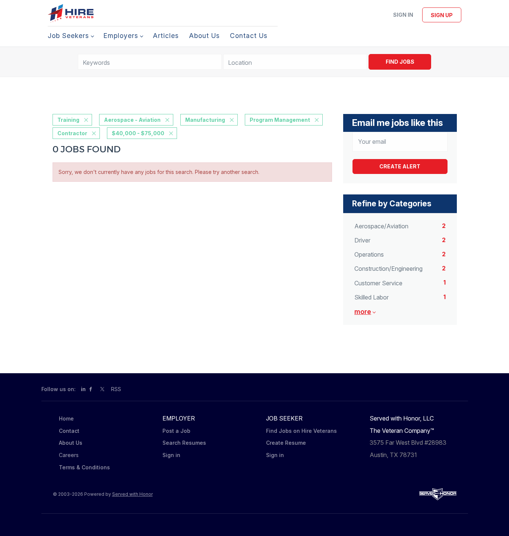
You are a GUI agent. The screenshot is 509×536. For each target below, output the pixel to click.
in (83, 389)
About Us (70, 443)
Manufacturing (205, 120)
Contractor (72, 133)
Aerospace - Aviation (132, 120)
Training (68, 120)
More (362, 311)
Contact (69, 431)
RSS (116, 389)
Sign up (442, 15)
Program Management (280, 120)
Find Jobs (400, 61)
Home (66, 418)
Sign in (403, 15)
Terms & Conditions (84, 467)
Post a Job (176, 431)
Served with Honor (132, 494)
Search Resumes (184, 443)
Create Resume (286, 443)
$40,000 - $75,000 (138, 133)
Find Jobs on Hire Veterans (301, 431)
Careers (69, 455)
